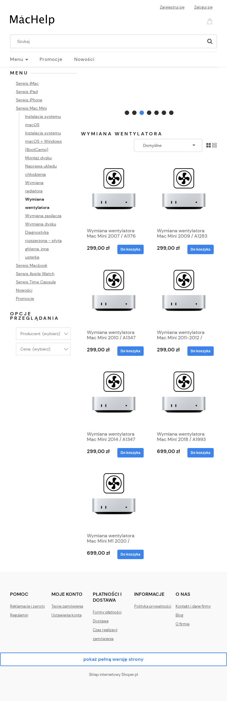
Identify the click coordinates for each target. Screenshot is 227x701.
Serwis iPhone (29, 100)
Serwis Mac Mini (31, 108)
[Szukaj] (210, 41)
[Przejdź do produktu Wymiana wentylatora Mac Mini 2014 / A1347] (114, 397)
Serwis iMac (27, 83)
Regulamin (19, 615)
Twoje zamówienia (67, 606)
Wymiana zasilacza (43, 215)
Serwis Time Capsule (36, 282)
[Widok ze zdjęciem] (208, 144)
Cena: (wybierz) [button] (35, 349)
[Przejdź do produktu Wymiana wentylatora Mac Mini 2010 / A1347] (114, 295)
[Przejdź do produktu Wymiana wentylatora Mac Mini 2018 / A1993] (184, 397)
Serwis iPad (27, 91)
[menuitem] (25, 59)
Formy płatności (107, 612)
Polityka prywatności (152, 606)
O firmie (182, 624)
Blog (179, 615)
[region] (149, 93)
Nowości (24, 290)
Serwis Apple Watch (35, 273)
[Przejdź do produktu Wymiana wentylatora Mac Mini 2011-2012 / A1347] (184, 295)
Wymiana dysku (40, 224)
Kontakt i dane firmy (193, 606)
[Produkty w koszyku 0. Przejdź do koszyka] (210, 20)
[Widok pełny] (214, 144)
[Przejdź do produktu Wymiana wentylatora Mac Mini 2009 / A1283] (184, 193)
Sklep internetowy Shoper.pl (113, 674)
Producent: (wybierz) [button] (40, 333)
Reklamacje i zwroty (27, 606)
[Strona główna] (32, 19)
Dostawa (100, 621)
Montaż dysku (38, 157)
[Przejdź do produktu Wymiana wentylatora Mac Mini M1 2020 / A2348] (114, 498)
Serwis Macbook (31, 265)
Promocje (25, 298)
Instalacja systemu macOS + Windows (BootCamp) (43, 141)
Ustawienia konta (66, 615)
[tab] (127, 113)
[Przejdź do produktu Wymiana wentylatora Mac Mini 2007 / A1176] (114, 193)
